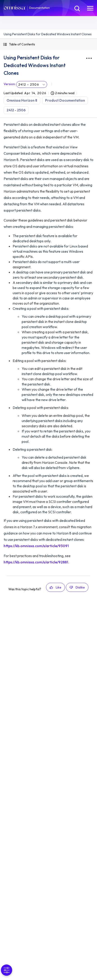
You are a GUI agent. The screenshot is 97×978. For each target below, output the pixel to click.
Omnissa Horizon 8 (22, 100)
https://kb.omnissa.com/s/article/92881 (36, 562)
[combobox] (31, 84)
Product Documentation (65, 100)
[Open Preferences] (6, 970)
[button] (48, 44)
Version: (10, 84)
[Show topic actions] (88, 58)
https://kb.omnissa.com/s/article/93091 (36, 546)
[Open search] (76, 8)
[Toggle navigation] (90, 8)
